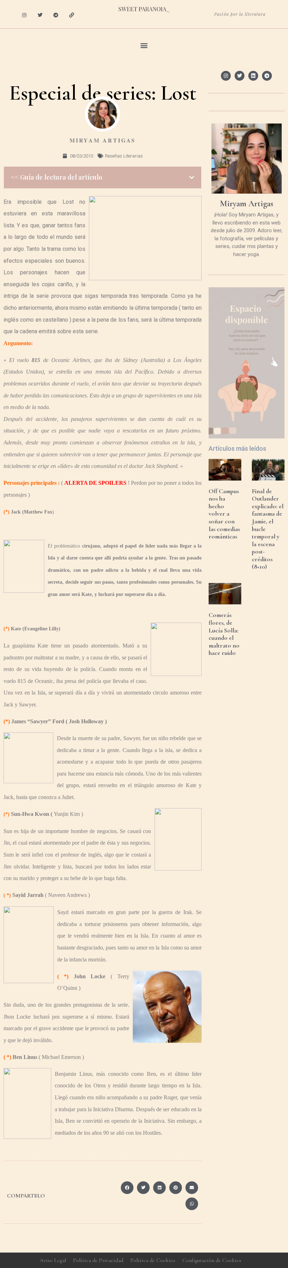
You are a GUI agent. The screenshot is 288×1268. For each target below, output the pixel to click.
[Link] (71, 15)
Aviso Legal (53, 1260)
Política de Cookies (152, 1260)
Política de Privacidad (98, 1260)
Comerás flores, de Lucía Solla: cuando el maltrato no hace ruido (224, 634)
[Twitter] (40, 15)
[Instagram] (24, 15)
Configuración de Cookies (211, 1260)
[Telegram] (56, 15)
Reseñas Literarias (124, 156)
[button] (144, 45)
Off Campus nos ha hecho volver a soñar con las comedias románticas (224, 514)
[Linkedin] (253, 76)
